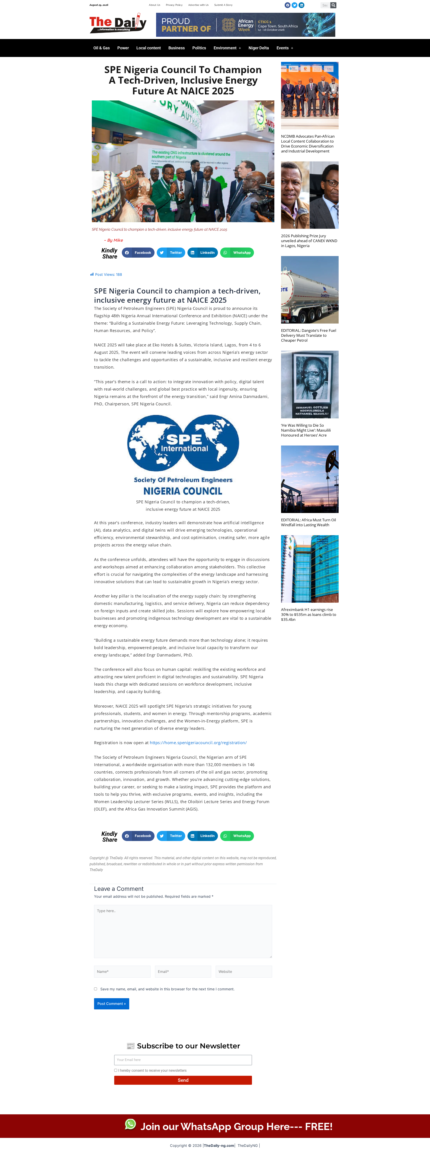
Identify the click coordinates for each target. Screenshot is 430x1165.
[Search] (333, 5)
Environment (225, 48)
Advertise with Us (198, 5)
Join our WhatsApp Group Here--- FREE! (237, 1126)
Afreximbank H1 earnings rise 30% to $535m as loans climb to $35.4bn (308, 614)
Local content (148, 48)
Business (176, 48)
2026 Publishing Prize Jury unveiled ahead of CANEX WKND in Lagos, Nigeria (309, 240)
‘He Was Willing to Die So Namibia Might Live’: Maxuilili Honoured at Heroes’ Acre (306, 430)
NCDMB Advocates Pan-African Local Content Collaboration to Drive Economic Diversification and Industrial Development (308, 144)
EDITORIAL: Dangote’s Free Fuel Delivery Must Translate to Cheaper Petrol (308, 335)
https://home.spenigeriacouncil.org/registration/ (198, 742)
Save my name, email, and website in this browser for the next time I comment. (167, 989)
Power (123, 48)
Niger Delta (259, 48)
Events (283, 48)
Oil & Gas (101, 48)
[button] (138, 253)
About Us (154, 5)
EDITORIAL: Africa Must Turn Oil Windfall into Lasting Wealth (308, 522)
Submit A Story (223, 5)
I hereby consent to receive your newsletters (152, 1070)
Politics (199, 48)
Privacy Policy (174, 5)
